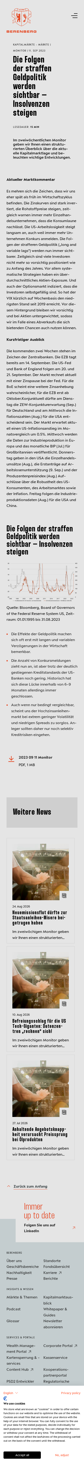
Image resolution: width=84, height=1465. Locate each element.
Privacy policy (70, 1393)
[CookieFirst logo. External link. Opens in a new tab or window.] (5, 1398)
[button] (11, 1393)
